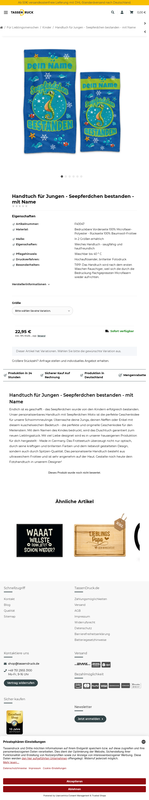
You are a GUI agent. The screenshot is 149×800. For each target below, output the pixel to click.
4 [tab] (73, 176)
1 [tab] (62, 176)
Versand (41, 336)
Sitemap (9, 616)
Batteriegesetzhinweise (90, 640)
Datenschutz (83, 628)
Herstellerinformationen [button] (29, 284)
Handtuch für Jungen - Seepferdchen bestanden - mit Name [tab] (71, 398)
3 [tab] (69, 176)
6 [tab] (81, 176)
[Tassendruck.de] (22, 12)
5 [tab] (77, 176)
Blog (7, 605)
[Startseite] (1, 27)
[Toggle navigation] (6, 12)
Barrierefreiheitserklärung (92, 634)
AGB (77, 610)
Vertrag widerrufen (21, 683)
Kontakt (9, 599)
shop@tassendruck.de (23, 663)
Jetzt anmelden (89, 719)
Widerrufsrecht (84, 622)
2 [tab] (66, 176)
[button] (112, 12)
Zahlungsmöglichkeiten (90, 599)
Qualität (9, 610)
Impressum (82, 616)
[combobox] (42, 311)
